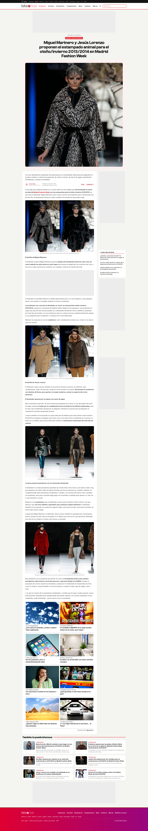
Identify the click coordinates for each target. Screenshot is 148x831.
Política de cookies (49, 820)
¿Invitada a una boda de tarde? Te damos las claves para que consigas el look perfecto (112, 257)
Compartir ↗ (90, 184)
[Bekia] (24, 1)
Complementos (71, 6)
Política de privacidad (35, 820)
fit (76, 816)
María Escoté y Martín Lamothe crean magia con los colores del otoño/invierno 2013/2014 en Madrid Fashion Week (54, 746)
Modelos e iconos (121, 813)
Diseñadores (60, 6)
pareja (49, 816)
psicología (67, 816)
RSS (57, 820)
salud (61, 816)
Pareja (56, 1)
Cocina (46, 1)
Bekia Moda (71, 35)
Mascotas (61, 1)
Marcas (95, 6)
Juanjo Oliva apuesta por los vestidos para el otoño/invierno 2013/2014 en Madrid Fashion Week (106, 760)
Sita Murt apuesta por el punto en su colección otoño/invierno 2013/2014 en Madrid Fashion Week (54, 760)
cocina (39, 816)
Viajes (85, 1)
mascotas (55, 816)
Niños (80, 6)
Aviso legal (24, 820)
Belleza (41, 1)
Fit (81, 1)
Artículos (51, 6)
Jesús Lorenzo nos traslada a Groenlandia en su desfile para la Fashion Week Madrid (53, 773)
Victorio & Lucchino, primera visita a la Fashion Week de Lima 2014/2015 (104, 773)
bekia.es (23, 816)
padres (44, 816)
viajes (79, 816)
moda (29, 816)
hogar (73, 816)
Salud (67, 1)
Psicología (72, 1)
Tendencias (42, 6)
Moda (36, 1)
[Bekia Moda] (29, 6)
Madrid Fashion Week (42, 192)
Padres (51, 1)
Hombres (88, 6)
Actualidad (31, 1)
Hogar (78, 1)
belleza (34, 816)
